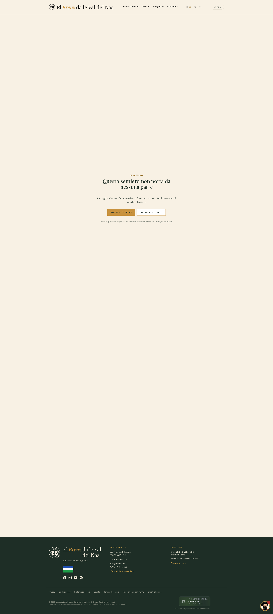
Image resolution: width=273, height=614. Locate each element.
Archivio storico (151, 212)
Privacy (52, 592)
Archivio (171, 6)
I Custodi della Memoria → (122, 571)
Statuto (97, 592)
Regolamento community (133, 592)
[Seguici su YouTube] (75, 577)
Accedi (218, 7)
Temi (144, 6)
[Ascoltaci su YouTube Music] (81, 577)
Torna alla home (121, 212)
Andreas (141, 221)
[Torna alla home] (52, 7)
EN (200, 7)
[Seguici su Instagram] (70, 577)
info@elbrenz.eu (164, 221)
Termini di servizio (111, 592)
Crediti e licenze (155, 592)
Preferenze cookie (82, 592)
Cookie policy (65, 592)
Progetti (157, 6)
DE (195, 7)
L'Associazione (128, 6)
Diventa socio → (178, 563)
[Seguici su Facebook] (64, 577)
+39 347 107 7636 (118, 567)
